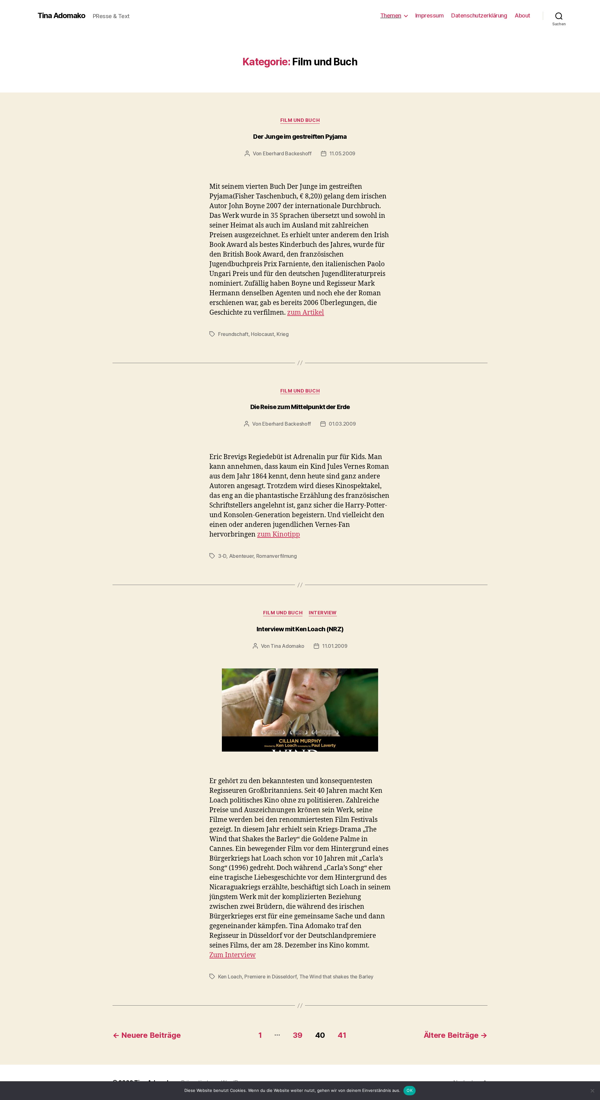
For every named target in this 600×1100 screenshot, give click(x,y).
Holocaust (262, 334)
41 (342, 1035)
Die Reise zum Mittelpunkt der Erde (300, 407)
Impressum (429, 15)
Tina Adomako (61, 15)
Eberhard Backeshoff (287, 153)
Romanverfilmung (276, 556)
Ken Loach (230, 976)
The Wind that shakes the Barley (336, 976)
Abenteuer (241, 556)
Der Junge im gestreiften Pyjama (300, 136)
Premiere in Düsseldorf (270, 976)
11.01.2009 (334, 646)
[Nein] (592, 1091)
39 (297, 1035)
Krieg (283, 334)
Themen (390, 15)
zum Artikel (305, 312)
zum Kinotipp (278, 534)
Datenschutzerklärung (479, 15)
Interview (323, 613)
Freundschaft (233, 334)
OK (409, 1090)
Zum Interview (232, 955)
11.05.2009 (342, 153)
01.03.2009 (342, 424)
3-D (222, 556)
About (522, 15)
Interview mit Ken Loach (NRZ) (300, 629)
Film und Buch (300, 120)
